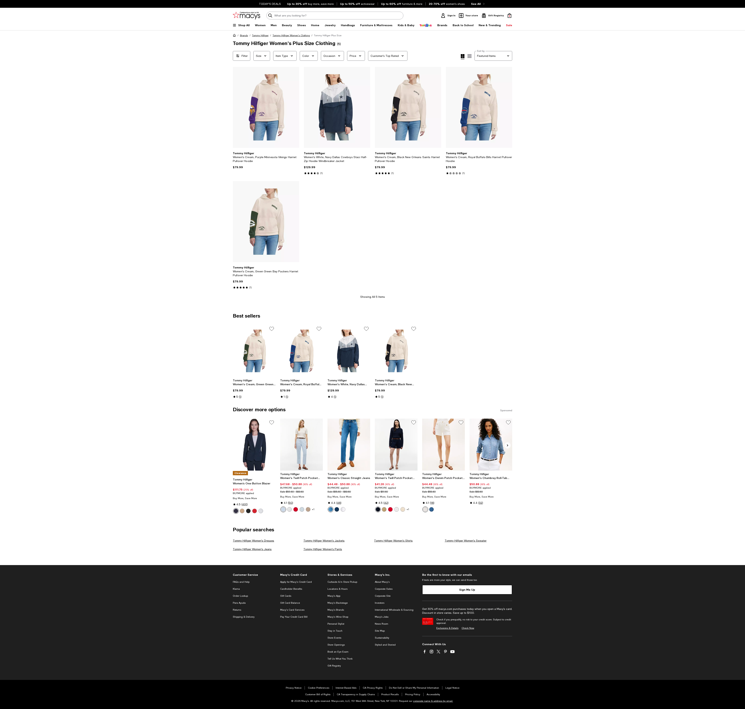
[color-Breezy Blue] (302, 509)
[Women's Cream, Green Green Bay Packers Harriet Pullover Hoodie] (266, 221)
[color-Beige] (308, 509)
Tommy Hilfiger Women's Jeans (252, 549)
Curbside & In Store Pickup (342, 582)
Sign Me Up (467, 589)
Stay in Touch (334, 630)
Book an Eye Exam (337, 651)
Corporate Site (383, 596)
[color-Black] (248, 511)
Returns (237, 610)
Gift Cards (285, 596)
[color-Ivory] (260, 511)
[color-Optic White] (425, 509)
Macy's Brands (335, 610)
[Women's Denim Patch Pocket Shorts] (443, 445)
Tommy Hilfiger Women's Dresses (253, 540)
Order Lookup (240, 596)
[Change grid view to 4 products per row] (462, 56)
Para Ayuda (239, 603)
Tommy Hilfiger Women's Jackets (324, 540)
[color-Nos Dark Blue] (336, 509)
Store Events (334, 637)
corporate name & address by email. (433, 701)
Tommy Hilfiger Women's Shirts (393, 540)
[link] (266, 160)
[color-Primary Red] (295, 509)
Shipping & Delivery (244, 617)
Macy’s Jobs (381, 617)
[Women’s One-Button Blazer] (254, 445)
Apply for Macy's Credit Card (296, 582)
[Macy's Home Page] (246, 15)
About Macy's (382, 582)
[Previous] (237, 107)
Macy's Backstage (337, 603)
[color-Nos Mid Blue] (431, 509)
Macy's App (333, 596)
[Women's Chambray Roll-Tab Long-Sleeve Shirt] (491, 445)
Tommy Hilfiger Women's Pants (322, 549)
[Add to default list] (271, 328)
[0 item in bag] (509, 15)
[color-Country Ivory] (402, 509)
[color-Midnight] (236, 511)
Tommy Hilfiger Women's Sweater (466, 540)
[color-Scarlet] (254, 511)
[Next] (294, 107)
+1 (313, 509)
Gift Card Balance (290, 603)
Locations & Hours (337, 589)
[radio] (236, 511)
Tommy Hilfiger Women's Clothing (291, 35)
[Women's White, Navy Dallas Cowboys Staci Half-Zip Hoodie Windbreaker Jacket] (337, 107)
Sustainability (382, 637)
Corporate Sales (383, 589)
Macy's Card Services (292, 610)
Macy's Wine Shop (337, 617)
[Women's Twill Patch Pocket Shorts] (396, 445)
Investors (379, 603)
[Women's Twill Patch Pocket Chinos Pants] (301, 445)
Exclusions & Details (447, 628)
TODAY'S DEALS (270, 3)
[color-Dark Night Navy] (378, 509)
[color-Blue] (330, 509)
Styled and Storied (385, 644)
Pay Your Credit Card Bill (294, 617)
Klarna (236, 589)
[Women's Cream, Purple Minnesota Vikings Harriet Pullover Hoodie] (266, 107)
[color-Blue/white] (283, 509)
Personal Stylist (335, 623)
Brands (244, 35)
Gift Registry (334, 665)
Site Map (380, 630)
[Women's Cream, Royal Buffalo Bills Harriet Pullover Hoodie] (479, 107)
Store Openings (336, 644)
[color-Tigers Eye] (242, 511)
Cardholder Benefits (291, 589)
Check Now (468, 628)
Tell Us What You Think (340, 658)
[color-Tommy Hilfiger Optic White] (343, 509)
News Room (381, 623)
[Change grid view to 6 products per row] (469, 56)
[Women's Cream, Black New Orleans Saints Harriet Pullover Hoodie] (408, 107)
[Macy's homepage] (235, 36)
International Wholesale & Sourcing (394, 610)
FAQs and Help (241, 582)
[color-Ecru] (289, 509)
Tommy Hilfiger (260, 35)
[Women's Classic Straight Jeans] (348, 445)
